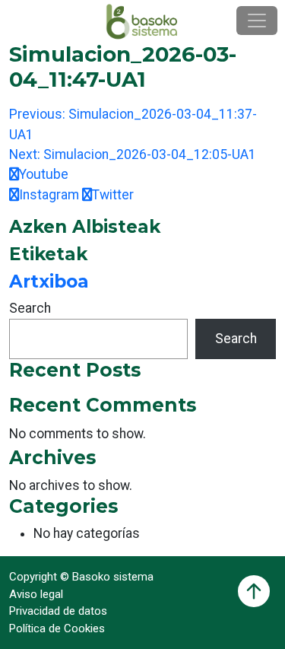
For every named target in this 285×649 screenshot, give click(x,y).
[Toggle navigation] (256, 20)
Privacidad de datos (58, 611)
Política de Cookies (57, 628)
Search (30, 308)
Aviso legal (36, 594)
